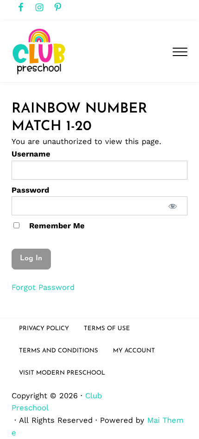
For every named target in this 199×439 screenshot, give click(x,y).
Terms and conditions (58, 351)
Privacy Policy (44, 329)
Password (30, 190)
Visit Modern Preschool (62, 373)
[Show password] (173, 205)
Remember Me (56, 225)
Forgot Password (43, 287)
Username (31, 154)
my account (134, 351)
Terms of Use (107, 329)
